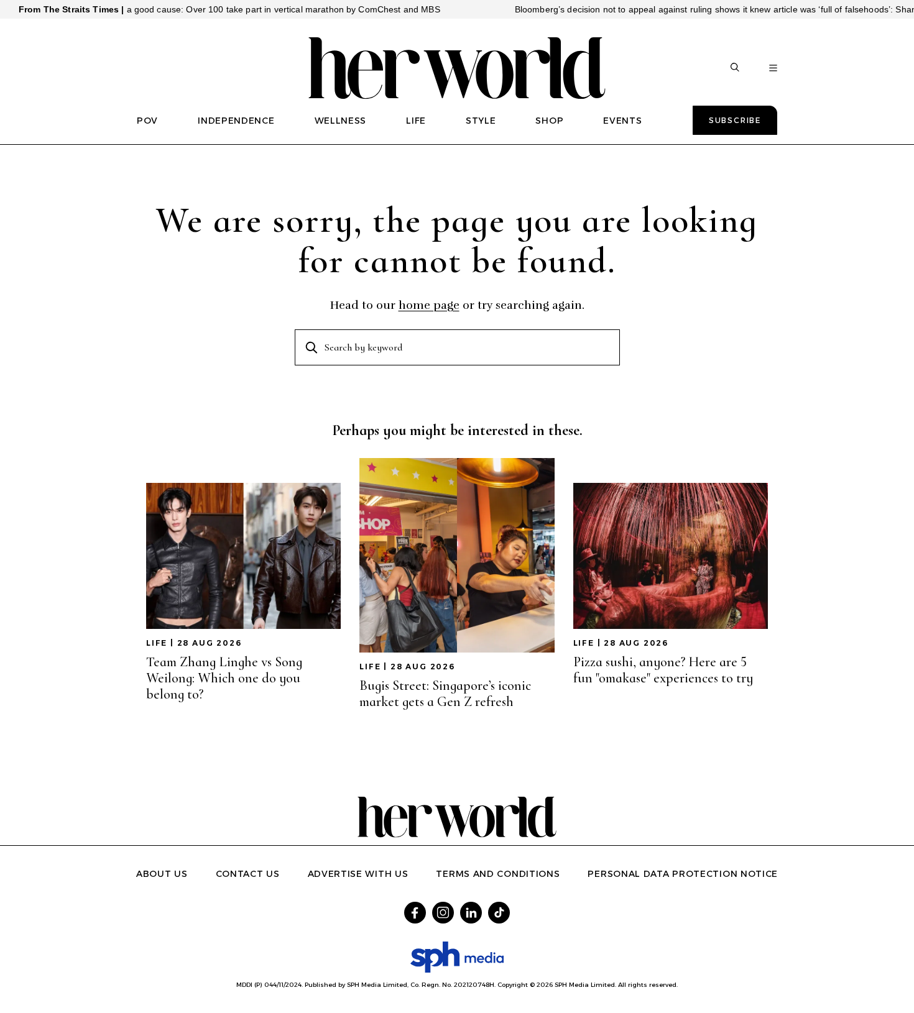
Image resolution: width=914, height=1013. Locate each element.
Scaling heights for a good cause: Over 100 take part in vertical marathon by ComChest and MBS (217, 9)
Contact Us (248, 873)
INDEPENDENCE (236, 120)
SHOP (549, 120)
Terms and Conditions (498, 873)
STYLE (481, 120)
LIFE (416, 120)
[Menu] (773, 68)
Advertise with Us (358, 873)
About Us (162, 873)
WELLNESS (341, 120)
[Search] (735, 68)
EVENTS (622, 120)
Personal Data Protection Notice (683, 873)
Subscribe (735, 120)
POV (147, 120)
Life (156, 643)
